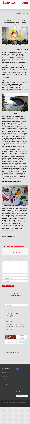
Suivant (24, 13)
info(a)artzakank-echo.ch (10, 385)
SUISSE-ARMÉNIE (21, 246)
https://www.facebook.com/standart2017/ (12, 243)
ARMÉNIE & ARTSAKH (12, 246)
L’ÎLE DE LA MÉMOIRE (11, 320)
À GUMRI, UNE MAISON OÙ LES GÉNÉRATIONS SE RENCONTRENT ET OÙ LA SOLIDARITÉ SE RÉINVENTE (16, 326)
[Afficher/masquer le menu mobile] (27, 5)
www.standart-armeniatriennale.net (11, 239)
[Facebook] (17, 369)
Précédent (18, 13)
